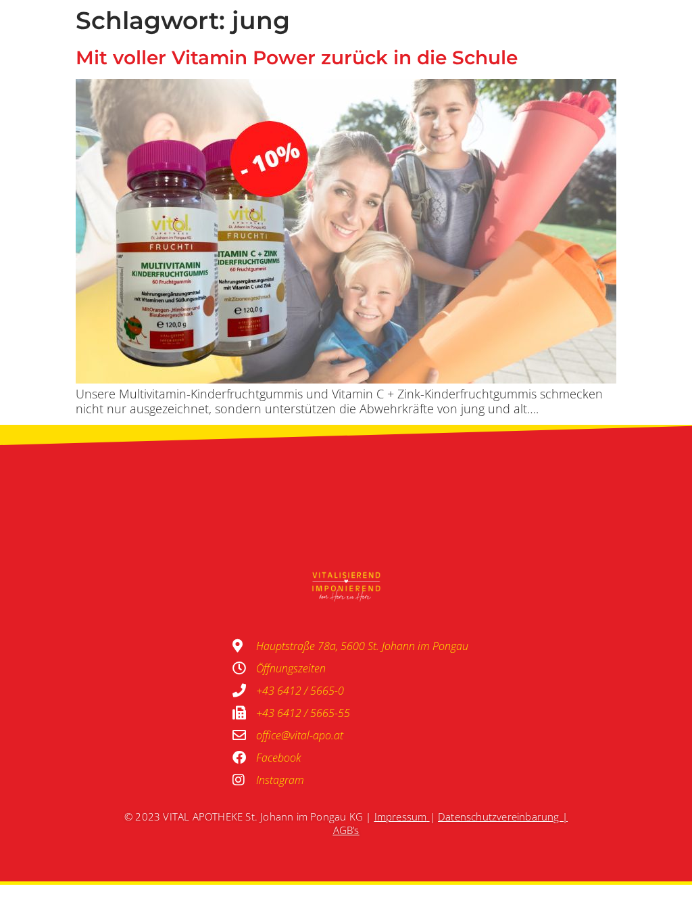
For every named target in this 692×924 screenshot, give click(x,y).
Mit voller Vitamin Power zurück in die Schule (297, 57)
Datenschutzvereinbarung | (503, 816)
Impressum (400, 816)
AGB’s (346, 830)
